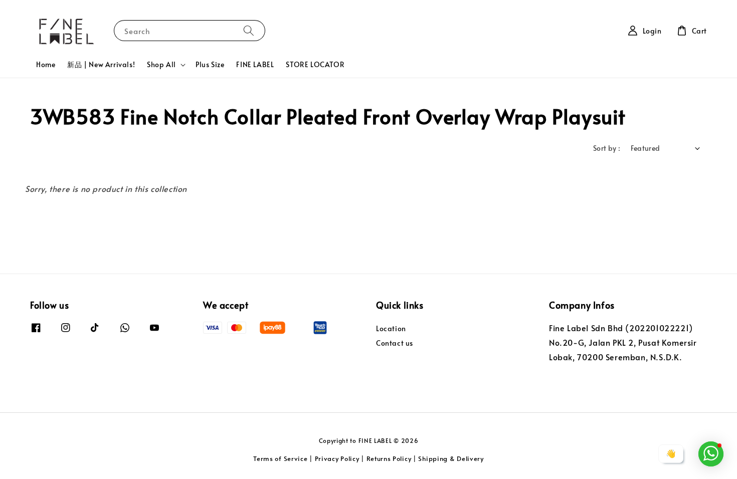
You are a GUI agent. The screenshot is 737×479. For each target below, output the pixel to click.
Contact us (394, 343)
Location (391, 328)
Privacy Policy (337, 458)
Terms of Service (280, 458)
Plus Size (210, 64)
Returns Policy (389, 458)
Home (45, 64)
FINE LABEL (255, 64)
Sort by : (607, 148)
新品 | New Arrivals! (101, 64)
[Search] (249, 30)
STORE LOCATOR (315, 64)
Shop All (161, 64)
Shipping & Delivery (450, 458)
